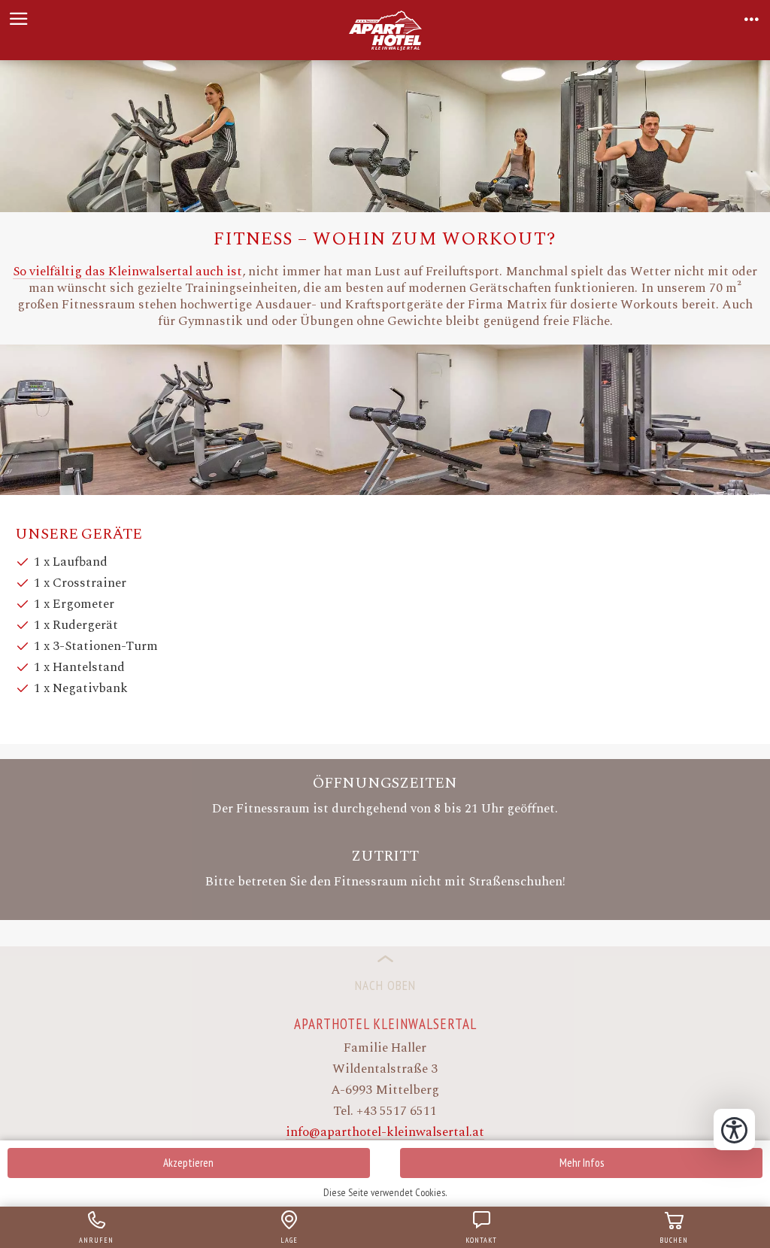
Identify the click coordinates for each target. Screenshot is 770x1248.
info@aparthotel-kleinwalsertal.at (385, 1132)
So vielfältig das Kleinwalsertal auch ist (127, 271)
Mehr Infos (581, 1162)
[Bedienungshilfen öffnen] (734, 1129)
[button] (19, 19)
